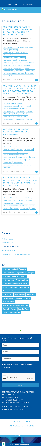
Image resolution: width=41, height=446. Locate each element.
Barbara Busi (7, 159)
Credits (30, 426)
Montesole (7, 167)
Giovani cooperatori (22, 157)
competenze (29, 200)
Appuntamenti (9, 251)
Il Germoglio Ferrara (9, 157)
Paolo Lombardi (18, 162)
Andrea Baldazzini (29, 62)
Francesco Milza (8, 47)
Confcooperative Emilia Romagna (24, 47)
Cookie (27, 421)
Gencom (6, 208)
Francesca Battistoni (9, 55)
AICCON (21, 200)
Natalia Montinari (8, 70)
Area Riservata (27, 5)
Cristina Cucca (28, 165)
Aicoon (6, 49)
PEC (9, 5)
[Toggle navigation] (36, 10)
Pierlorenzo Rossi (25, 106)
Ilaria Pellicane (20, 111)
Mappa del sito (16, 426)
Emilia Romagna (10, 9)
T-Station (33, 208)
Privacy (16, 421)
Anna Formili (29, 73)
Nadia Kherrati (8, 68)
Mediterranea (17, 68)
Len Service (30, 159)
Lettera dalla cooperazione (16, 254)
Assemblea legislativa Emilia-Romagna (14, 57)
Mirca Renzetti (29, 149)
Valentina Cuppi (30, 70)
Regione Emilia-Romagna (11, 106)
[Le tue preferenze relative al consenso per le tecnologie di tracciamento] (3, 444)
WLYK (25, 116)
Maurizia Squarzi (8, 203)
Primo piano (7, 239)
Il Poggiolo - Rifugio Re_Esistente (13, 65)
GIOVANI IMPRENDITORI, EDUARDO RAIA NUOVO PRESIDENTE (17, 131)
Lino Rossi (29, 119)
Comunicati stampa (11, 247)
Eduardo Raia (7, 62)
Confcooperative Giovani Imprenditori (14, 73)
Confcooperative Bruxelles (21, 114)
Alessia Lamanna (19, 119)
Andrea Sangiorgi (22, 60)
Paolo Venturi (7, 200)
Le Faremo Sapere (9, 111)
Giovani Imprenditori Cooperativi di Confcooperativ (17, 152)
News (6, 232)
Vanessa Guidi (8, 76)
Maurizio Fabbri (18, 62)
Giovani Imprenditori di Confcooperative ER (15, 52)
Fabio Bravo (27, 68)
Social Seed (13, 49)
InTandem (29, 111)
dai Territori (8, 243)
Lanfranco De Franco (10, 60)
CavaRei (32, 205)
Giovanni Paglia (8, 119)
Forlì (15, 200)
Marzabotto (27, 65)
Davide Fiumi (14, 208)
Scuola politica (19, 70)
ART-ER (32, 157)
